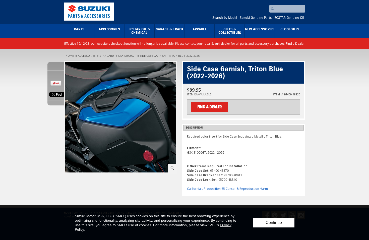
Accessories (109, 29)
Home (70, 55)
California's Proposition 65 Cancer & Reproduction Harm (227, 189)
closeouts (289, 29)
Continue (274, 222)
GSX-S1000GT (127, 55)
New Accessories (259, 29)
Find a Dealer (295, 43)
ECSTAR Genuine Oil (289, 18)
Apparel (200, 29)
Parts (79, 29)
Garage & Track (169, 29)
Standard (106, 55)
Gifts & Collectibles (229, 31)
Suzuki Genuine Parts (256, 18)
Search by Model (224, 18)
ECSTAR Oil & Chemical (139, 31)
